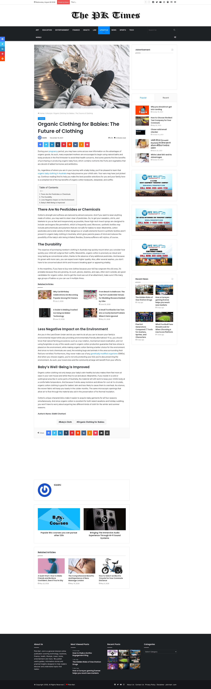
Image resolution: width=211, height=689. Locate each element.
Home (41, 113)
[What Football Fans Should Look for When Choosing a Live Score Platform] (164, 317)
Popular (143, 98)
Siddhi (44, 138)
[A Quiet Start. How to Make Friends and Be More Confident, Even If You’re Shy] (51, 566)
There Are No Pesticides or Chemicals (55, 194)
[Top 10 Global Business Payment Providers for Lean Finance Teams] (124, 666)
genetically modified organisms (104, 353)
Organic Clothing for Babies (91, 422)
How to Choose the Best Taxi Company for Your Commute (161, 120)
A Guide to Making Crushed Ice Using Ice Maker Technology (65, 313)
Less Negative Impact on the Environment (57, 200)
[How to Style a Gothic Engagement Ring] (112, 653)
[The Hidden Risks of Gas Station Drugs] (144, 290)
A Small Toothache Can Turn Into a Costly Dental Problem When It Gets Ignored (112, 313)
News (113, 30)
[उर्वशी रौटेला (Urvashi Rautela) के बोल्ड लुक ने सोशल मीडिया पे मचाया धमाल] (142, 143)
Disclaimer (160, 685)
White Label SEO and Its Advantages (161, 155)
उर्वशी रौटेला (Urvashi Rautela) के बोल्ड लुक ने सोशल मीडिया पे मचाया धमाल (161, 144)
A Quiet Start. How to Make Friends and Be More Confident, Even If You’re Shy (50, 578)
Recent (166, 98)
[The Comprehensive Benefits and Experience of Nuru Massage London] (81, 566)
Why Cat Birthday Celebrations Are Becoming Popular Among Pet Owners (65, 294)
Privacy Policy (150, 685)
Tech (131, 30)
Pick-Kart (71, 685)
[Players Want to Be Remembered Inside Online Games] (112, 666)
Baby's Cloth (66, 422)
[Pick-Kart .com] (105, 15)
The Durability (46, 197)
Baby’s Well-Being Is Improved (53, 203)
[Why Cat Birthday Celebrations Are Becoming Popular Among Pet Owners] (44, 294)
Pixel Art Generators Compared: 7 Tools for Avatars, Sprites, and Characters (144, 330)
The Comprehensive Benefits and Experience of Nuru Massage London (81, 578)
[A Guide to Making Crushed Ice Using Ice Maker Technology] (44, 312)
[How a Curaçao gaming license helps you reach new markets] (164, 290)
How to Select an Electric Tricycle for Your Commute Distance (111, 578)
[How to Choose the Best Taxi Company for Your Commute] (142, 121)
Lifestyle (104, 30)
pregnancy (53, 151)
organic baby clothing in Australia (52, 173)
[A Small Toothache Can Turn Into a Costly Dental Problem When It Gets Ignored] (90, 312)
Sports (123, 30)
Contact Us (139, 685)
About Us (130, 685)
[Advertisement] (82, 459)
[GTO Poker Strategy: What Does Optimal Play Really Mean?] (135, 660)
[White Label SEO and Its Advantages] (142, 158)
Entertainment (62, 30)
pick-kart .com (171, 685)
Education (47, 30)
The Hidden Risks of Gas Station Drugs (86, 2)
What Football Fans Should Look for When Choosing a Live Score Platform (164, 328)
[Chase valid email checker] (142, 132)
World (38, 37)
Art (37, 30)
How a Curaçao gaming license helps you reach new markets (162, 301)
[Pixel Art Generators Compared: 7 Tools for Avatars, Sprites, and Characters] (144, 317)
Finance (76, 30)
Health (86, 30)
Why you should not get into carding (161, 108)
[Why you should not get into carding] (142, 110)
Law (94, 30)
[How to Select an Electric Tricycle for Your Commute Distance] (112, 566)
